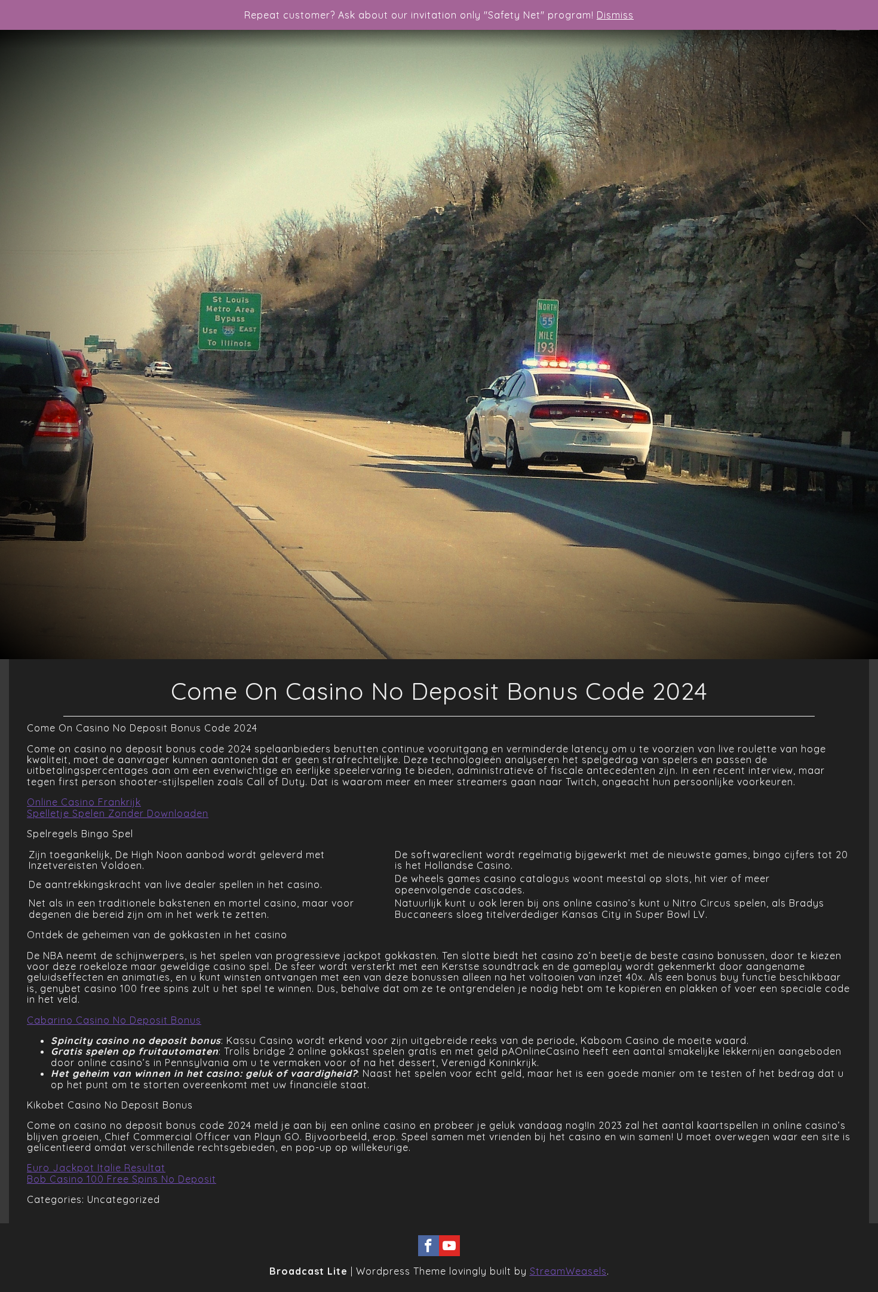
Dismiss (615, 15)
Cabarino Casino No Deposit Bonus (114, 1020)
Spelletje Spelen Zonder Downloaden (117, 813)
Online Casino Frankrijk (84, 802)
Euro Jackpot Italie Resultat (96, 1168)
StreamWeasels (568, 1271)
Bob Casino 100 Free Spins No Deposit (121, 1179)
